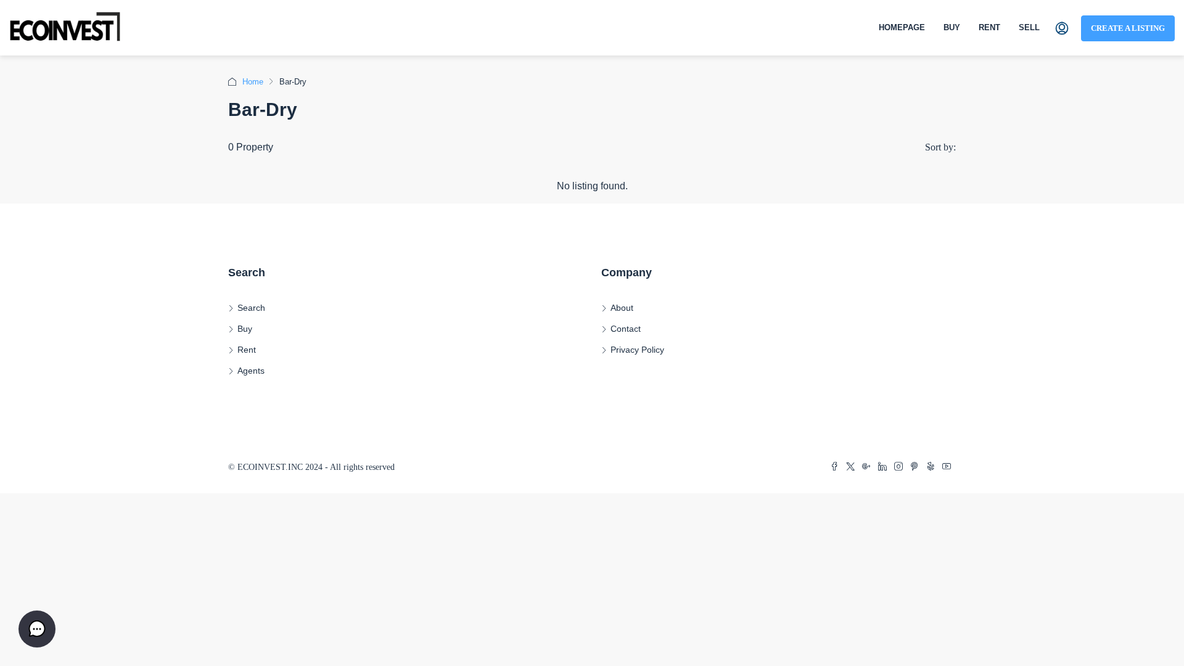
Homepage (902, 27)
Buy (952, 27)
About (621, 308)
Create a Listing (1128, 28)
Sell (1029, 27)
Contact (625, 329)
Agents (251, 371)
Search (251, 308)
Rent (989, 27)
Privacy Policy (637, 350)
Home (252, 81)
